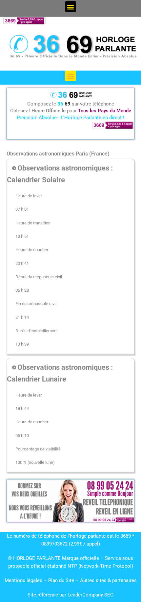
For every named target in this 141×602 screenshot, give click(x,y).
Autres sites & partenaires (108, 580)
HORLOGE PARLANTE (37, 558)
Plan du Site (61, 580)
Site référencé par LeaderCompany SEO (70, 595)
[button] (70, 6)
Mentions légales (23, 580)
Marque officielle (80, 558)
